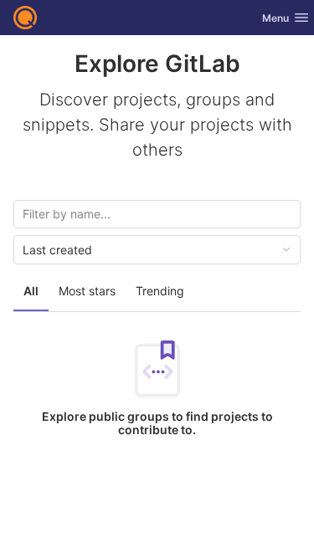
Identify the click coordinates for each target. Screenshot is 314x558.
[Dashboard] (25, 17)
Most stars (87, 291)
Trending (160, 291)
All (31, 291)
